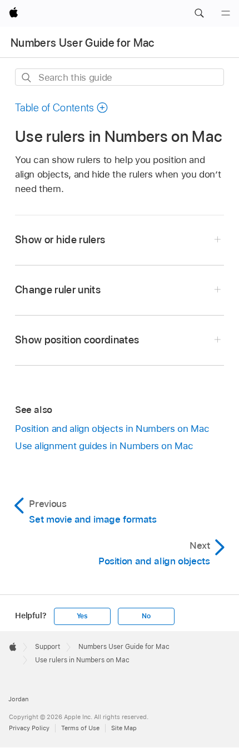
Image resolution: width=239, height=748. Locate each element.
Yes (82, 616)
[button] (199, 13)
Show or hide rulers (60, 239)
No (146, 616)
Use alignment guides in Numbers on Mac (104, 445)
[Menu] (225, 13)
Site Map (124, 728)
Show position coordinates (77, 339)
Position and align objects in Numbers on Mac (112, 428)
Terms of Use (80, 728)
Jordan (18, 699)
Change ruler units (58, 289)
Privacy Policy (29, 728)
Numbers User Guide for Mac (83, 43)
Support (47, 647)
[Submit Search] (27, 77)
